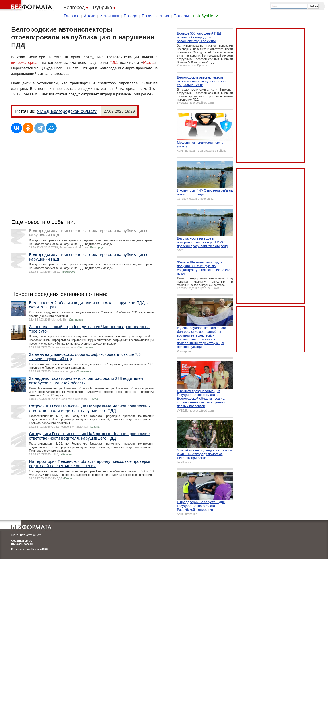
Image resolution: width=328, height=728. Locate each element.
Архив (89, 16)
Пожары (181, 16)
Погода (130, 16)
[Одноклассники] (28, 128)
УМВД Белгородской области (67, 111)
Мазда (148, 62)
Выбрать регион (22, 544)
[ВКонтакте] (16, 128)
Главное (71, 16)
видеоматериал (25, 62)
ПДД (114, 62)
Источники (109, 16)
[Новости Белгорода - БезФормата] (27, 5)
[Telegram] (39, 128)
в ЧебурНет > (205, 16)
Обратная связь (21, 540)
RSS (45, 549)
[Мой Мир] (51, 128)
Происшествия (155, 16)
